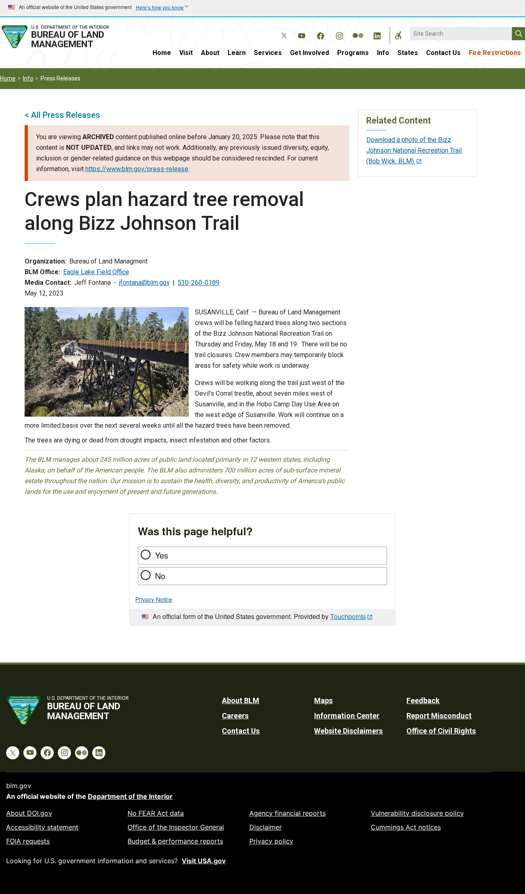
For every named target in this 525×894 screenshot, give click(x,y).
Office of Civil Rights (441, 731)
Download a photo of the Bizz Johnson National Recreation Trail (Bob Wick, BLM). (414, 150)
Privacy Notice (153, 599)
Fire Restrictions (495, 53)
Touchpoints (348, 616)
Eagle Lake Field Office (96, 272)
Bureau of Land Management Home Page (63, 36)
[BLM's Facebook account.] (320, 34)
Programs (353, 53)
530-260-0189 (198, 283)
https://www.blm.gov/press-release (136, 169)
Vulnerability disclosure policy (417, 813)
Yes (161, 555)
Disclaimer (265, 827)
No (160, 576)
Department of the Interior (130, 796)
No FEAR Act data (156, 813)
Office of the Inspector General (176, 827)
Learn (237, 53)
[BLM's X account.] (282, 29)
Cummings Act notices (406, 827)
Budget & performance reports (175, 841)
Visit (186, 53)
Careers (235, 715)
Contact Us (443, 53)
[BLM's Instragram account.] (339, 34)
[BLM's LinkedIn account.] (376, 34)
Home (162, 53)
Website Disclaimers (348, 731)
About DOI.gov (29, 813)
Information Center (346, 715)
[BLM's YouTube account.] (301, 34)
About (210, 53)
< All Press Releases (62, 115)
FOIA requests (28, 841)
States (407, 53)
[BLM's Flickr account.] (358, 29)
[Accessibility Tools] (398, 35)
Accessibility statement (42, 827)
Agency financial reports (287, 813)
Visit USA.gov (204, 861)
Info (383, 53)
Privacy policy (271, 841)
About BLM (240, 700)
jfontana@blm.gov (144, 283)
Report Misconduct (439, 715)
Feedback (423, 700)
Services (268, 53)
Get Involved (309, 53)
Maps (323, 700)
